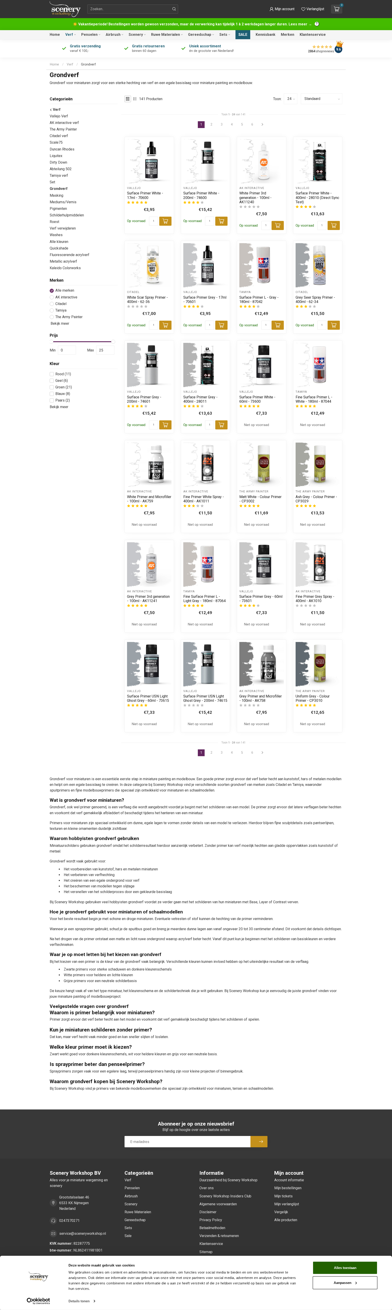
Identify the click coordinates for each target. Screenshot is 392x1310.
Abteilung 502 (61, 169)
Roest (54, 222)
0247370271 (69, 1220)
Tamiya (60, 310)
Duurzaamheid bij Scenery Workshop (228, 1180)
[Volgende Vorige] (262, 752)
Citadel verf (59, 136)
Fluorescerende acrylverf (69, 255)
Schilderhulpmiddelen (67, 215)
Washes (56, 235)
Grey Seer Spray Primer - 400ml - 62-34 (315, 299)
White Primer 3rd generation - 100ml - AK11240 (255, 197)
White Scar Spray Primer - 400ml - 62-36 (147, 299)
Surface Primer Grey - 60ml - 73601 (260, 598)
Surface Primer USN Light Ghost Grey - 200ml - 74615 (205, 698)
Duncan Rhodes (62, 149)
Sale (242, 34)
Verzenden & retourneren (219, 1236)
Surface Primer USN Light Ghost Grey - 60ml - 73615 (148, 698)
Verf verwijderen (63, 228)
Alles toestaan (345, 1268)
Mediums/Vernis (63, 202)
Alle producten (285, 1220)
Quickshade (59, 248)
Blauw (62, 394)
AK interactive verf (64, 123)
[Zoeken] (174, 9)
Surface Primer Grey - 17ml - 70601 (204, 299)
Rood (63, 374)
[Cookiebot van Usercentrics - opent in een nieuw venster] (38, 1301)
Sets (223, 34)
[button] (282, 9)
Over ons (206, 1188)
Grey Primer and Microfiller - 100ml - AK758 (260, 698)
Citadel (60, 304)
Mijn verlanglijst (286, 1204)
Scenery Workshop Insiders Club (225, 1196)
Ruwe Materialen (165, 34)
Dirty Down (58, 162)
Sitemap (206, 1252)
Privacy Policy (210, 1220)
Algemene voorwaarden (218, 1204)
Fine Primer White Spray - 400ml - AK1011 (203, 499)
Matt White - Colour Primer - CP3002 (260, 499)
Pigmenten (58, 208)
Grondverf (88, 64)
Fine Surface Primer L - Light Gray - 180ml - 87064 (204, 598)
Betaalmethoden (212, 1228)
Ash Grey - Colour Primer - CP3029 (316, 499)
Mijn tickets (283, 1196)
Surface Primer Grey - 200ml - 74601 (144, 399)
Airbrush (113, 34)
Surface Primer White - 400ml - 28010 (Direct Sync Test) (317, 197)
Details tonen (79, 1301)
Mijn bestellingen (287, 1188)
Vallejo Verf (59, 116)
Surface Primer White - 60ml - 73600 (257, 399)
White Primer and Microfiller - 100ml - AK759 (149, 499)
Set (52, 182)
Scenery (136, 34)
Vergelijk (281, 1212)
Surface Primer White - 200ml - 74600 (201, 195)
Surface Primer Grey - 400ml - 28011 (200, 399)
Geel (61, 381)
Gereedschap (199, 34)
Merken (287, 34)
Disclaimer (207, 1212)
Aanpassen (342, 1282)
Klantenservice (313, 34)
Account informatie (289, 1180)
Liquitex (56, 156)
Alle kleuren (59, 242)
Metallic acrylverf (63, 261)
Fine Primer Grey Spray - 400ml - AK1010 (315, 598)
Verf (69, 34)
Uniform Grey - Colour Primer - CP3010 (313, 698)
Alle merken (64, 291)
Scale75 (56, 142)
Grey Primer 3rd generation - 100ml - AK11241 (148, 598)
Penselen (89, 34)
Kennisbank (265, 34)
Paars (62, 401)
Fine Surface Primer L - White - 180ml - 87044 (314, 399)
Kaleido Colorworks (65, 268)
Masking (56, 195)
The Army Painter (63, 129)
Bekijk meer (59, 324)
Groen (63, 387)
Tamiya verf (59, 176)
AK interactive (66, 297)
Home (55, 34)
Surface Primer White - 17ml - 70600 (145, 195)
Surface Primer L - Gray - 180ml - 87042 (259, 299)
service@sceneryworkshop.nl (82, 1233)
